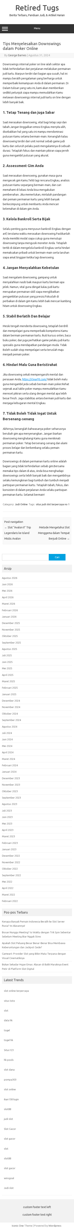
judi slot (8, 1118)
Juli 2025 (7, 655)
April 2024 (7, 752)
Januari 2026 (9, 616)
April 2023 (7, 830)
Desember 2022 (11, 855)
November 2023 (11, 784)
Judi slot (9, 1187)
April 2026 (7, 597)
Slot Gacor (10, 1128)
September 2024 (11, 720)
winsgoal (9, 1178)
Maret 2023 (8, 836)
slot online (10, 1089)
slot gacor (9, 1138)
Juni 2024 (7, 739)
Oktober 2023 (10, 791)
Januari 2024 (9, 771)
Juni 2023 (7, 817)
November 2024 (11, 707)
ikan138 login (11, 1099)
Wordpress (55, 1225)
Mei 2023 (7, 823)
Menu (37, 28)
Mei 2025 (7, 668)
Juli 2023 (7, 810)
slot (6, 1010)
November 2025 (11, 629)
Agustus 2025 (9, 649)
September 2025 (11, 642)
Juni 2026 (7, 584)
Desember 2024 (11, 700)
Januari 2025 (9, 694)
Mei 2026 (7, 590)
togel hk (8, 1040)
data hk (8, 1020)
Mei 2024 (7, 746)
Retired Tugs (37, 7)
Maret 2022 (8, 894)
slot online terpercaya (16, 990)
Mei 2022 (7, 881)
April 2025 (7, 674)
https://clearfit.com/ (34, 379)
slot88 (7, 1109)
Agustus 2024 (9, 726)
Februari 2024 (10, 765)
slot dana (9, 1069)
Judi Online (21, 504)
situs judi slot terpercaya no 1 (52, 504)
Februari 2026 (10, 610)
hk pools (9, 1059)
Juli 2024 (7, 733)
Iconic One (18, 1225)
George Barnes (17, 55)
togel (7, 1030)
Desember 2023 (11, 778)
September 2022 (11, 875)
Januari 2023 (9, 849)
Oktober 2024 (10, 713)
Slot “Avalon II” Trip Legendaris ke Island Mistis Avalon (17, 533)
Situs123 (9, 1050)
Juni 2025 (7, 661)
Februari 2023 (10, 842)
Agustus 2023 (9, 804)
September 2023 (11, 797)
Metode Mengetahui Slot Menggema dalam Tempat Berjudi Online (54, 533)
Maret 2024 (8, 758)
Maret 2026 (8, 603)
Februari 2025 (10, 687)
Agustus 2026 (9, 577)
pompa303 (10, 1079)
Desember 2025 (11, 623)
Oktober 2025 (10, 636)
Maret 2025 (8, 681)
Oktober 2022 (10, 868)
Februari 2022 (10, 901)
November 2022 (11, 862)
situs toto (9, 1000)
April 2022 (7, 888)
